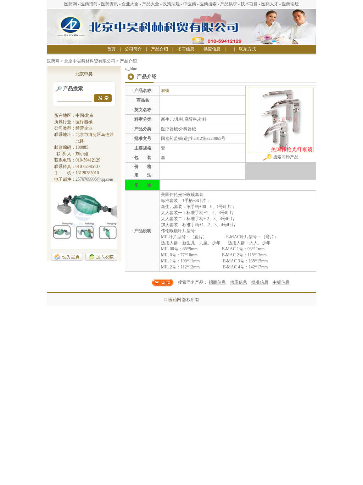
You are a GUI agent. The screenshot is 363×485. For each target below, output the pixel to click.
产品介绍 (159, 49)
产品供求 (228, 3)
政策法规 (171, 3)
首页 (111, 49)
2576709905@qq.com (94, 179)
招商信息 (185, 49)
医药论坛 (290, 3)
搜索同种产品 (285, 156)
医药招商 (88, 3)
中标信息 (281, 282)
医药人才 (269, 3)
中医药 (189, 3)
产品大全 (150, 3)
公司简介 (133, 49)
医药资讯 (109, 3)
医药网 (70, 3)
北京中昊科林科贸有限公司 (89, 61)
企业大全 (130, 3)
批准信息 (259, 282)
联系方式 (247, 49)
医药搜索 (208, 3)
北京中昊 (84, 73)
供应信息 (211, 49)
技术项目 (249, 3)
